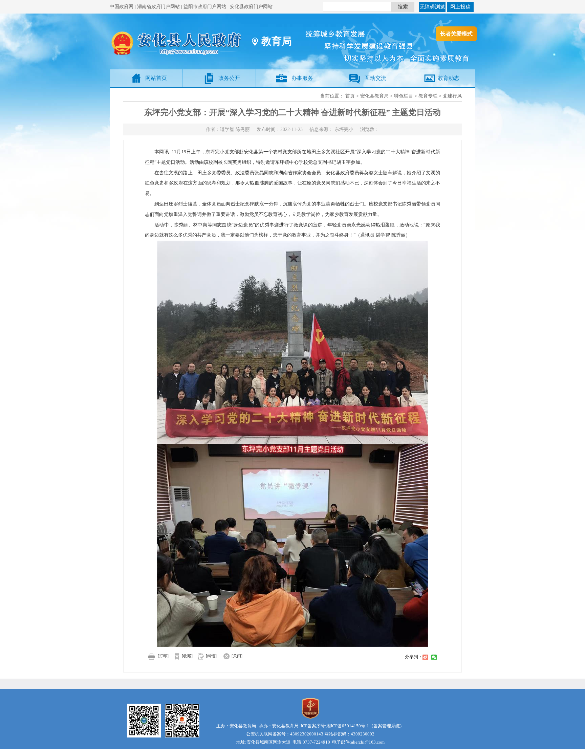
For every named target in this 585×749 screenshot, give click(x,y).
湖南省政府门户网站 (158, 6)
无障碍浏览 (432, 6)
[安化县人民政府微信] (184, 720)
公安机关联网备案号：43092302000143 (284, 733)
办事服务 (302, 78)
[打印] (163, 656)
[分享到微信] (434, 657)
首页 (350, 95)
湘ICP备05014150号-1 (347, 725)
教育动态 (448, 78)
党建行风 (452, 95)
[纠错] (211, 656)
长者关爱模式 (456, 34)
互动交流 (375, 78)
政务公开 (229, 78)
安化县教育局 (374, 95)
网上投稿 (460, 6)
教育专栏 (427, 95)
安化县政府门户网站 (251, 6)
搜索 (403, 6)
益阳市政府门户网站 (204, 6)
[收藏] (187, 656)
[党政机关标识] (310, 707)
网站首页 (156, 78)
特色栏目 (403, 95)
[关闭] (237, 656)
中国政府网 (121, 6)
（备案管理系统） (386, 725)
